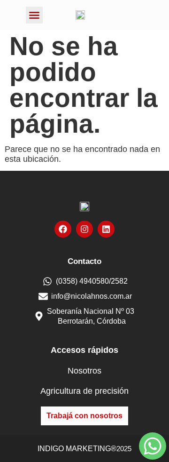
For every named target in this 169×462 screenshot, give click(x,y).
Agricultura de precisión (84, 391)
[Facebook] (62, 229)
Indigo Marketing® (77, 449)
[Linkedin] (106, 229)
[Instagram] (84, 229)
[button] (34, 15)
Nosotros (84, 370)
